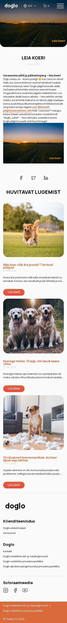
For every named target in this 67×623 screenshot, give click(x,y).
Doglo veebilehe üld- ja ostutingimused (25, 556)
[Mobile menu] (60, 6)
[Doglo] (15, 509)
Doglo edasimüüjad (14, 528)
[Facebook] (15, 591)
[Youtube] (25, 591)
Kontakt (7, 551)
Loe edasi (14, 292)
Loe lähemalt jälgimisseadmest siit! (26, 108)
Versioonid (9, 533)
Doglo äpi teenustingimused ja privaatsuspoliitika (31, 566)
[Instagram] (5, 591)
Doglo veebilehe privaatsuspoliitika (23, 561)
